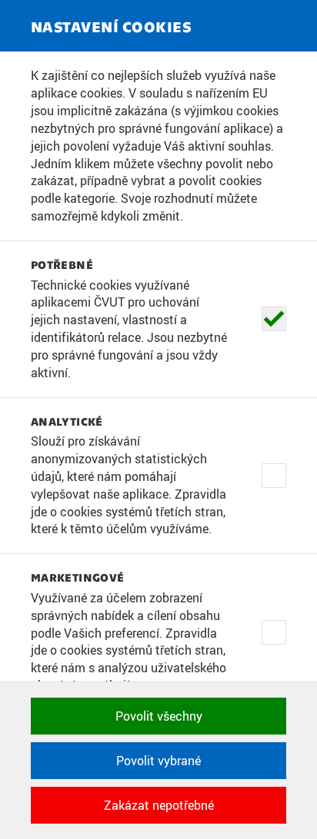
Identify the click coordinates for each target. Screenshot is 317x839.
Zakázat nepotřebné (159, 805)
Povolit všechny (158, 716)
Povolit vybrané (158, 760)
